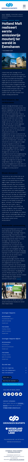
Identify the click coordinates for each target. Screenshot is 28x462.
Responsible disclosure (14, 452)
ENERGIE (17, 20)
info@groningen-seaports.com (11, 407)
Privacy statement (17, 450)
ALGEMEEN (4, 20)
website (19, 278)
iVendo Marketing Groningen (16, 459)
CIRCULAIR (11, 20)
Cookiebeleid (8, 450)
